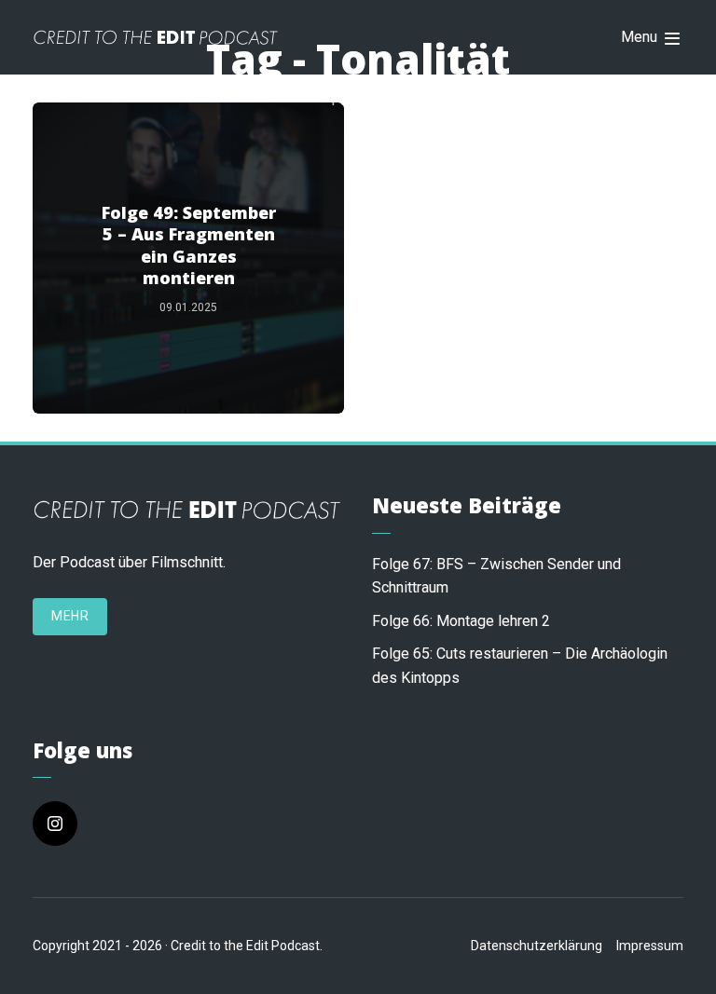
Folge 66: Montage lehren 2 (461, 621)
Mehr (70, 615)
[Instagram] (55, 823)
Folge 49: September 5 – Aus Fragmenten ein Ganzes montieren (189, 245)
